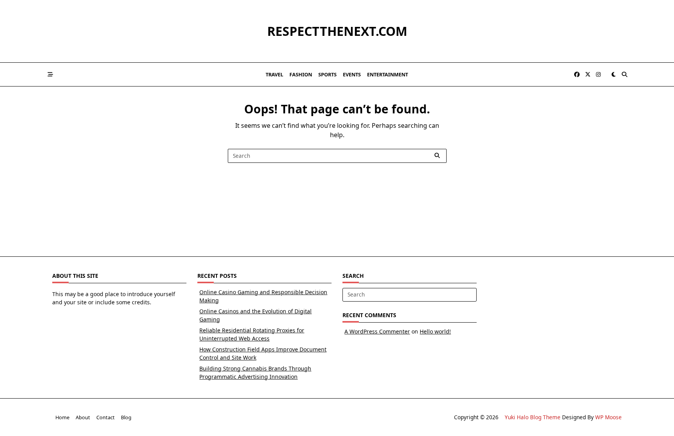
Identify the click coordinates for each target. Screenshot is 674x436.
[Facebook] (577, 74)
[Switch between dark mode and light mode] (613, 74)
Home (62, 417)
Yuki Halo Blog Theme (532, 417)
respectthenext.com (337, 31)
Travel (274, 74)
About (83, 417)
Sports (327, 74)
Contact (105, 417)
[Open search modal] (624, 74)
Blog (126, 417)
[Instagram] (598, 74)
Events (352, 74)
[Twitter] (588, 74)
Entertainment (387, 74)
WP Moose (608, 417)
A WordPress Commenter (377, 331)
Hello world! (435, 331)
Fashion (300, 74)
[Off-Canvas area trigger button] (50, 74)
